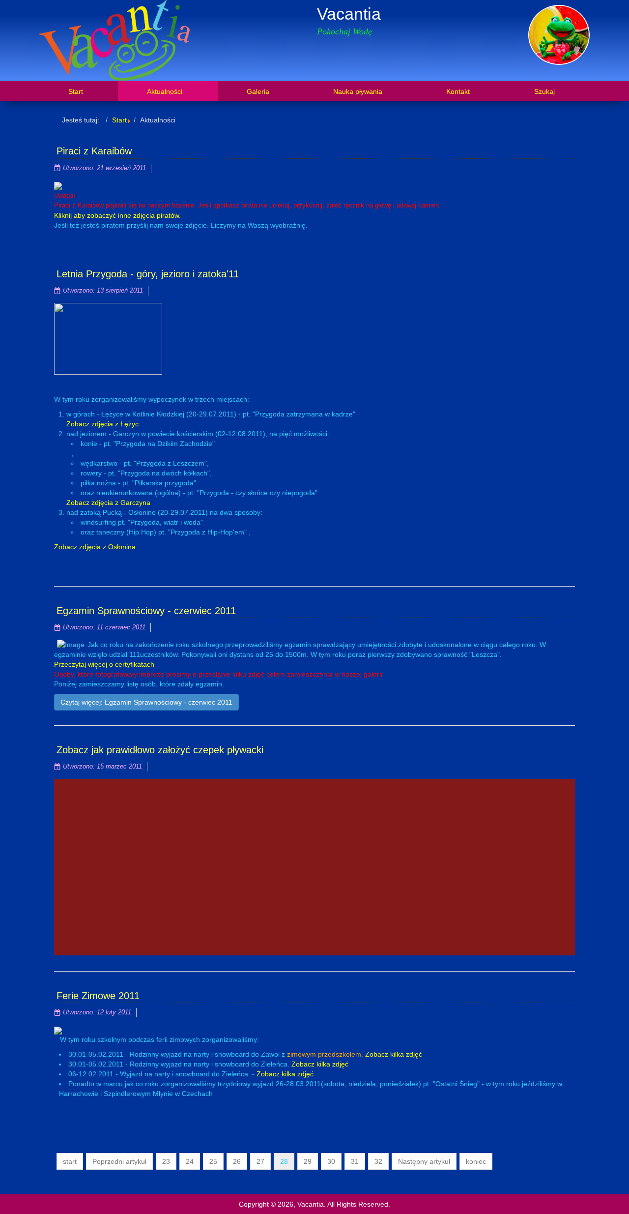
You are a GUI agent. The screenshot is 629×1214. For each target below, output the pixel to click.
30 (331, 1161)
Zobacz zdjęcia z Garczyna (108, 502)
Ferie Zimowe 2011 (98, 995)
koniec (476, 1161)
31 (355, 1161)
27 (260, 1161)
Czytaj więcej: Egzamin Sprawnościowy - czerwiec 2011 (146, 702)
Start (119, 120)
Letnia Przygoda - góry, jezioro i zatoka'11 (148, 273)
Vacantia (349, 13)
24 (190, 1161)
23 (166, 1161)
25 (213, 1161)
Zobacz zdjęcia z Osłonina (95, 547)
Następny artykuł (424, 1161)
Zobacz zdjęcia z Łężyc (102, 424)
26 (237, 1161)
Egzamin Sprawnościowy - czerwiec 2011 (146, 610)
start (70, 1161)
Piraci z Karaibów (94, 151)
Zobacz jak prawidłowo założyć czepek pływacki (160, 749)
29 (308, 1161)
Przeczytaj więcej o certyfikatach (104, 664)
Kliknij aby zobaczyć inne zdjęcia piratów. (117, 215)
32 (378, 1161)
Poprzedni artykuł (119, 1161)
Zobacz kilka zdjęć (393, 1054)
